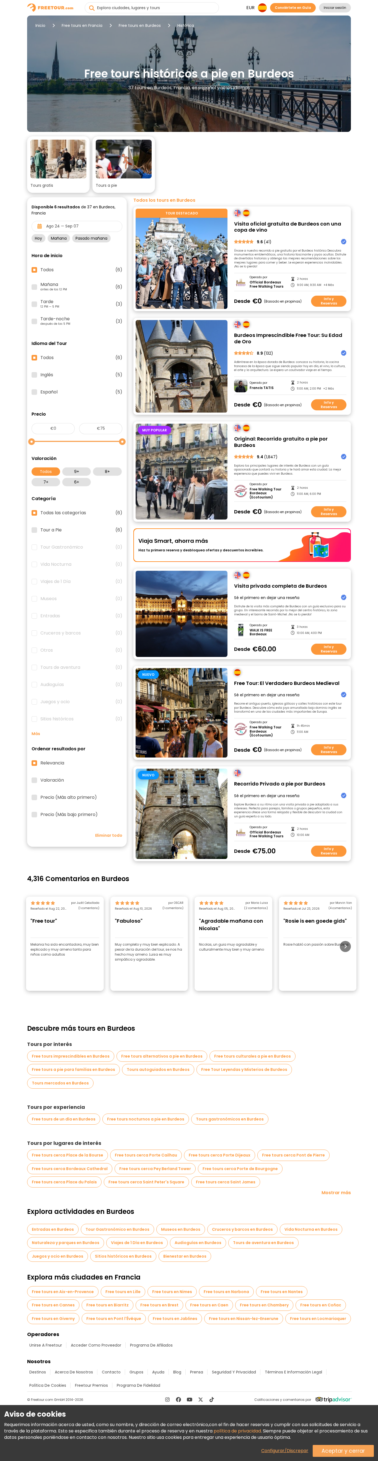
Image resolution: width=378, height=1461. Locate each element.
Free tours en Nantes (282, 1291)
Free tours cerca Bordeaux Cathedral (70, 1168)
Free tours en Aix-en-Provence (63, 1291)
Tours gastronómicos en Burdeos (230, 1119)
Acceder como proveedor (96, 1345)
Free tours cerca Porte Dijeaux (219, 1155)
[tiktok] (211, 1399)
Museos (81, 599)
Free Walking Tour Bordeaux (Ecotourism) (265, 493)
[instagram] (167, 1399)
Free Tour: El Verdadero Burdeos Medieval (287, 683)
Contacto (111, 1372)
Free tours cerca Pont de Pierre (293, 1155)
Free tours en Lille (123, 1291)
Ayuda (158, 1372)
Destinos (37, 1372)
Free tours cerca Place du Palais (64, 1182)
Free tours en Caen (209, 1305)
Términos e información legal (293, 1372)
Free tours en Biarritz (107, 1305)
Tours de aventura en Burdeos (263, 1242)
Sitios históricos (81, 719)
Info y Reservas (329, 301)
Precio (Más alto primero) (68, 797)
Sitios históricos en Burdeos (123, 1256)
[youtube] (189, 1399)
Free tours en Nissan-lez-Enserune (243, 1318)
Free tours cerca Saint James (225, 1182)
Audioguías (81, 684)
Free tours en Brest (159, 1305)
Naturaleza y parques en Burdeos (65, 1242)
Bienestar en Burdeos (184, 1256)
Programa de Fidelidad (138, 1385)
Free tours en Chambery (264, 1305)
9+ (76, 471)
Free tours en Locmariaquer (318, 1318)
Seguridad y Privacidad (234, 1372)
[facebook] (178, 1399)
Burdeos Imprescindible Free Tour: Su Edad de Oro (288, 338)
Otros (81, 650)
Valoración (52, 780)
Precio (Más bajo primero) (69, 814)
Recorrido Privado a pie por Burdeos (279, 784)
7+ (45, 482)
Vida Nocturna (81, 564)
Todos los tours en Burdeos (164, 200)
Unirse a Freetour (45, 1345)
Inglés (81, 375)
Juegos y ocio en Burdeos (57, 1256)
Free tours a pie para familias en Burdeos (73, 1069)
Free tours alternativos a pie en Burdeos (162, 1056)
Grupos (136, 1372)
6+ (76, 482)
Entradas (81, 616)
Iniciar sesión (335, 7)
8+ (107, 471)
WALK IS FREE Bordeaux (261, 632)
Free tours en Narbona (226, 1291)
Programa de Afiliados (151, 1345)
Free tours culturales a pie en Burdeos (252, 1056)
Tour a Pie (81, 530)
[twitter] (200, 1399)
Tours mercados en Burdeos (60, 1083)
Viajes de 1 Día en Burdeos (137, 1242)
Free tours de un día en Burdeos (63, 1119)
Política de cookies (47, 1385)
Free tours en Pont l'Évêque (113, 1318)
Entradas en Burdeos (53, 1229)
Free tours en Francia (82, 25)
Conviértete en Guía (293, 7)
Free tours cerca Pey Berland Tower (155, 1168)
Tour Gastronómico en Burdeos (117, 1229)
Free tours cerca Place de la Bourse (67, 1155)
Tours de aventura (81, 667)
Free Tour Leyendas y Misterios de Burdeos (244, 1069)
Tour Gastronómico (81, 547)
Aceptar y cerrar (343, 1451)
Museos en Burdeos (180, 1229)
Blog (177, 1372)
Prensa (196, 1372)
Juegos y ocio (81, 702)
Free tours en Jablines (175, 1318)
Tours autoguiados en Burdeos (158, 1069)
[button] (58, 164)
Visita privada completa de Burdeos (280, 586)
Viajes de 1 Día (81, 581)
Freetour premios (91, 1385)
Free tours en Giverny (53, 1318)
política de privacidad (237, 1431)
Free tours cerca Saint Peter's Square (146, 1182)
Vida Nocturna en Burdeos (311, 1229)
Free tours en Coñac (320, 1305)
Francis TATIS (262, 388)
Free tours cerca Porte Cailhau (146, 1155)
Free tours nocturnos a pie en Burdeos (145, 1119)
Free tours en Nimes (172, 1291)
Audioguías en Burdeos (198, 1242)
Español (81, 392)
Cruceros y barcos (81, 633)
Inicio (40, 25)
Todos (46, 471)
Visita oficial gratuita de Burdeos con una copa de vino (287, 227)
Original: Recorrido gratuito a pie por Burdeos (281, 442)
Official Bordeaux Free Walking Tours (266, 284)
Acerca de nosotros (74, 1372)
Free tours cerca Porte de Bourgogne (240, 1168)
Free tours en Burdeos (140, 25)
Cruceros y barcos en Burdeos (242, 1229)
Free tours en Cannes (53, 1305)
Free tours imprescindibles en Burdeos (71, 1056)
